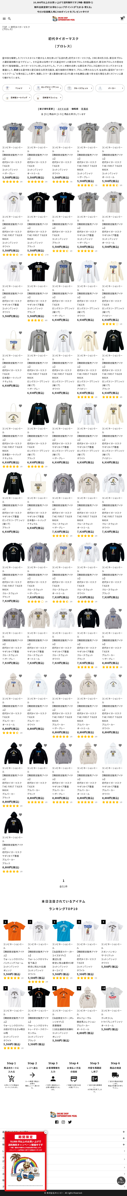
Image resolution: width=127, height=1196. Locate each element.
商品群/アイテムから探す (14, 1138)
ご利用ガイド (8, 1167)
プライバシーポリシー (12, 1186)
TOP (4, 27)
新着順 (84, 108)
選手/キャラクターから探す (15, 1131)
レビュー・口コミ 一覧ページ (16, 1151)
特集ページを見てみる (13, 1144)
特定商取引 (11, 1180)
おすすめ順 (63, 108)
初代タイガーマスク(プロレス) (16, 28)
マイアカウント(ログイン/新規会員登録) (14, 1159)
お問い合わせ (8, 1173)
